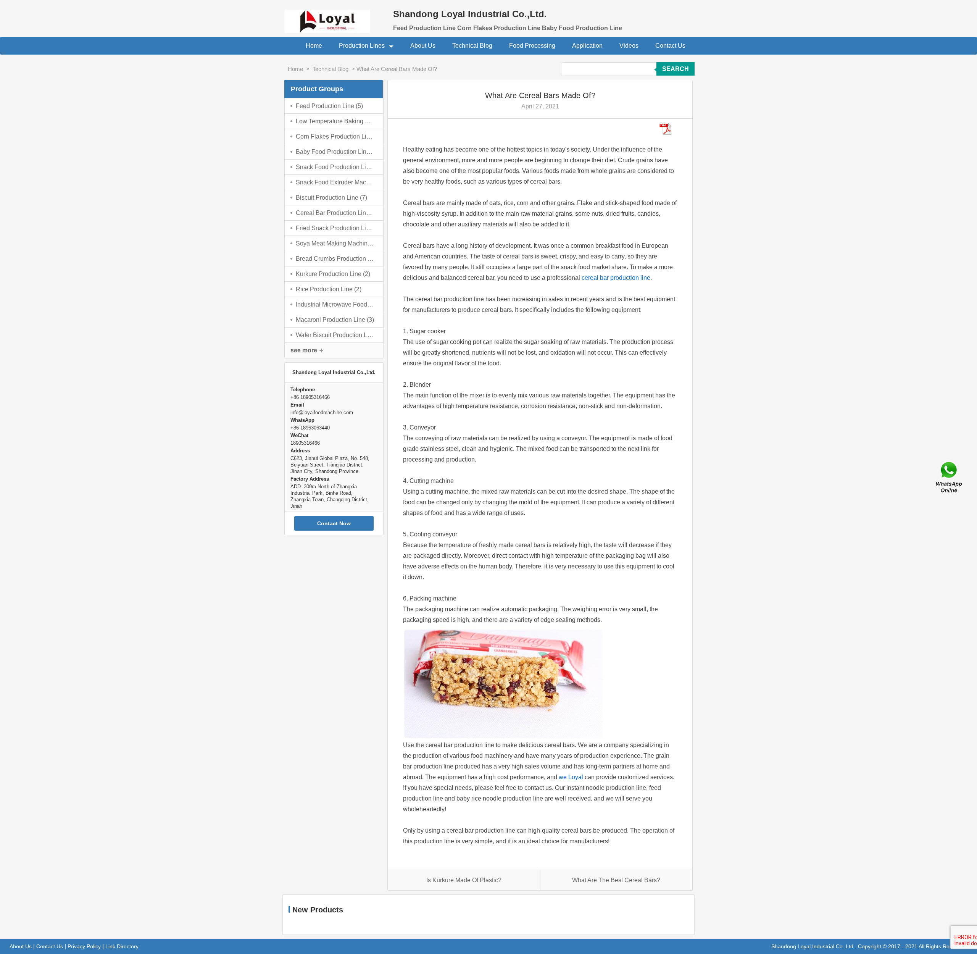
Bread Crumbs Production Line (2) (335, 258)
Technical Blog (472, 45)
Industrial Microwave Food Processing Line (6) (335, 304)
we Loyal (571, 777)
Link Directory (122, 946)
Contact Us (670, 45)
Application (587, 45)
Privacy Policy (84, 946)
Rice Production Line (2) (328, 289)
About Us (422, 45)
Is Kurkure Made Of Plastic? (463, 880)
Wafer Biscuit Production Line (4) (335, 335)
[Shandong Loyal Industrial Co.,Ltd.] (333, 16)
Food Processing (532, 45)
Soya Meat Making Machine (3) (335, 243)
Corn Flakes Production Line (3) (335, 136)
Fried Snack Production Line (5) (335, 228)
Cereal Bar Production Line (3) (335, 213)
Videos (628, 45)
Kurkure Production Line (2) (333, 274)
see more (303, 350)
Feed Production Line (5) (329, 106)
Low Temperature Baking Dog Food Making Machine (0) (335, 121)
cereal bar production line (616, 277)
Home (314, 45)
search (675, 69)
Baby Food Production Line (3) (335, 152)
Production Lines (362, 45)
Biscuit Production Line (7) (331, 197)
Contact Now (334, 523)
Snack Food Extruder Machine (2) (335, 182)
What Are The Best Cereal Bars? (616, 880)
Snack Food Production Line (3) (335, 167)
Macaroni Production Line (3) (335, 319)
